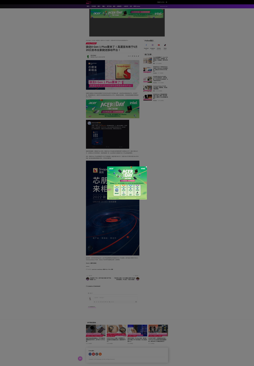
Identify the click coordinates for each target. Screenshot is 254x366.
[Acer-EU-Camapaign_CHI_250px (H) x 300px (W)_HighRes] (127, 182)
